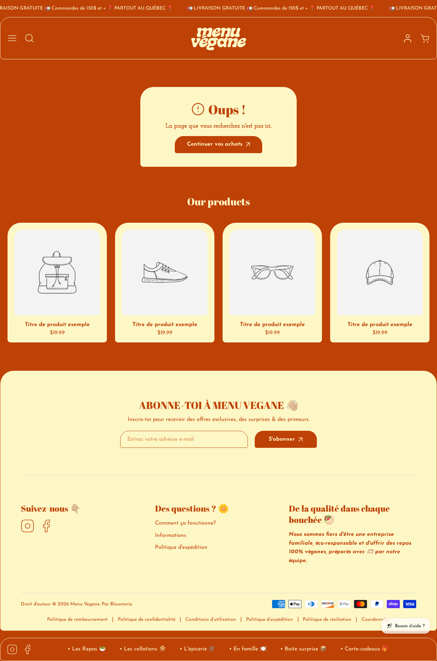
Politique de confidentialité (146, 619)
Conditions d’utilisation (210, 619)
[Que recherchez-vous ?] (29, 38)
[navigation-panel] (12, 38)
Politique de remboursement (77, 619)
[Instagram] (27, 526)
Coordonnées (376, 619)
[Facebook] (46, 526)
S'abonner (282, 439)
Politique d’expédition (269, 619)
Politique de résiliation (327, 619)
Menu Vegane (85, 604)
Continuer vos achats (214, 144)
